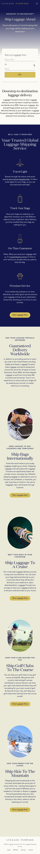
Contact (30, 850)
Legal (8, 850)
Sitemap (23, 850)
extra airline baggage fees (19, 179)
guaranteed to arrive (18, 257)
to (6, 64)
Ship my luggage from (15, 55)
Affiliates (15, 850)
